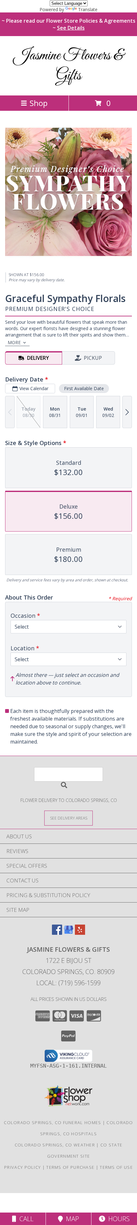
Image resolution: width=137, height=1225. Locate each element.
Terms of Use (116, 1167)
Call (24, 1218)
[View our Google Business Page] (68, 932)
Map (71, 1218)
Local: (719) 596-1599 (68, 983)
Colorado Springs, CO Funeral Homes (52, 1122)
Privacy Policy (22, 1167)
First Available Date (84, 388)
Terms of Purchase (70, 1167)
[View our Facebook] (57, 932)
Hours (117, 1218)
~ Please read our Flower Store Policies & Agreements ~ (68, 24)
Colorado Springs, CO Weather (55, 1145)
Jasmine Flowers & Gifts (68, 66)
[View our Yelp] (80, 932)
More (14, 342)
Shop (38, 103)
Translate (87, 9)
